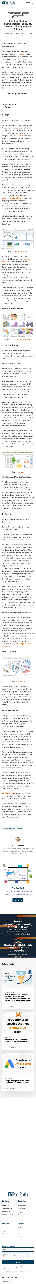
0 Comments (28, 33)
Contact (20, 1237)
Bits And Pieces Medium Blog (21, 339)
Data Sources (6, 1211)
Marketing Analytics (15, 13)
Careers (20, 1240)
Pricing (20, 1212)
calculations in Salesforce (11, 198)
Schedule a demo (8, 793)
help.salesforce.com (21, 251)
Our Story (20, 1228)
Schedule (18, 1262)
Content (25, 13)
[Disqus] (18, 1119)
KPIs (3, 1234)
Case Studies (22, 1205)
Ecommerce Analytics (11, 1014)
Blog (3, 1231)
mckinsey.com (21, 681)
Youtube (21, 472)
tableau (19, 828)
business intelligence (9, 828)
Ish (6, 1006)
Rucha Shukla (9, 33)
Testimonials (21, 1208)
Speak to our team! (8, 1246)
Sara (7, 1047)
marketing (22, 54)
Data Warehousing (7, 1214)
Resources (5, 1228)
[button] (17, 900)
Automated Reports (8, 1208)
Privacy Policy (6, 1281)
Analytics (20, 136)
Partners (20, 1234)
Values (20, 1231)
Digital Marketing (18, 17)
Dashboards (5, 1205)
